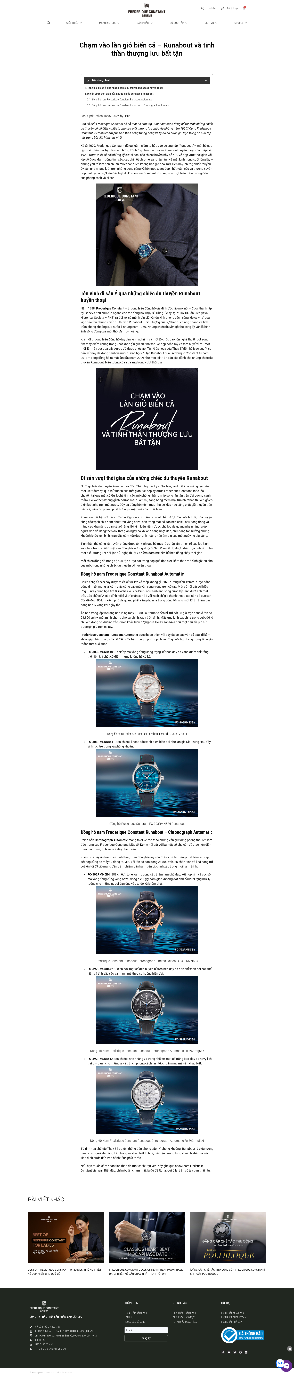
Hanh (127, 116)
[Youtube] (229, 1352)
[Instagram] (241, 1352)
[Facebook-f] (223, 1352)
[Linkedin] (246, 1352)
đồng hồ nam (97, 582)
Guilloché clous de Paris (130, 591)
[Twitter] (235, 1352)
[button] (74, 23)
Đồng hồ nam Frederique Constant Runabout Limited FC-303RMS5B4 (147, 734)
